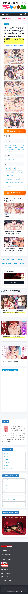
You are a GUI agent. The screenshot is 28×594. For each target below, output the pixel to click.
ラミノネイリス (9, 160)
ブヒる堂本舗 (18, 591)
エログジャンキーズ (6, 554)
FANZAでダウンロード (16, 131)
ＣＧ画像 (6, 24)
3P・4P (8, 168)
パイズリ (8, 172)
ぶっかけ (19, 172)
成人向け (20, 182)
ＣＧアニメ (6, 462)
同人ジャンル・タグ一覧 (10, 468)
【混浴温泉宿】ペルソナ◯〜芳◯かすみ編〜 (14, 337)
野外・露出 (6, 479)
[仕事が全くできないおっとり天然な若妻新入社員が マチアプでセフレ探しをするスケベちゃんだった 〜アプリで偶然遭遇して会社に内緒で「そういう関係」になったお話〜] (14, 296)
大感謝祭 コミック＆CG (12, 179)
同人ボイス (6, 465)
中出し (7, 175)
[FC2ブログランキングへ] (4, 565)
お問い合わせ (4, 577)
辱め (5, 491)
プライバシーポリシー (6, 580)
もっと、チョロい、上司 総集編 (10, 361)
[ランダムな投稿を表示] (25, 14)
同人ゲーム (6, 456)
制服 (12, 175)
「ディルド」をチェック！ (14, 282)
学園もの (6, 494)
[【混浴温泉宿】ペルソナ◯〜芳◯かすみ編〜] (14, 322)
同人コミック (7, 453)
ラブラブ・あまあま (8, 482)
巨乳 (15, 182)
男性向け (8, 186)
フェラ (14, 172)
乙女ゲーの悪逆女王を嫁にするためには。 (13, 263)
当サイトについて (5, 573)
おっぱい (18, 168)
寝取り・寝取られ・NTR (9, 499)
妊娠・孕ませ (9, 182)
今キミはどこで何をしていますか (12, 259)
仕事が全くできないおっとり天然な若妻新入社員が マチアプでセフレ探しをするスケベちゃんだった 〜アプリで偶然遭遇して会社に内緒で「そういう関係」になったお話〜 (14, 311)
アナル (13, 168)
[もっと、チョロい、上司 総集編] (14, 346)
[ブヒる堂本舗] (3, 14)
